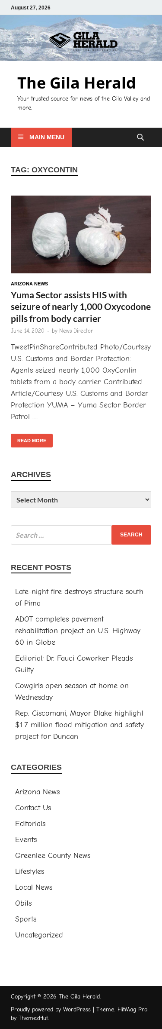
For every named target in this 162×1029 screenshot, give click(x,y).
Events (26, 839)
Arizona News (29, 283)
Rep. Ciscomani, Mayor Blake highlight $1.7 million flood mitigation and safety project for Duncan (79, 725)
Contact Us (33, 807)
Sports (25, 919)
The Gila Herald (76, 82)
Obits (23, 903)
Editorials (30, 823)
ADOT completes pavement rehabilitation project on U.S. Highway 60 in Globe (77, 631)
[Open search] (140, 138)
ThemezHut (33, 1018)
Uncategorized (39, 935)
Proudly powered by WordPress (51, 1009)
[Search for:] (81, 535)
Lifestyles (29, 871)
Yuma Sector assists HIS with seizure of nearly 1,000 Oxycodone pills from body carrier (81, 306)
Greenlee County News (52, 855)
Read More (28, 438)
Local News (33, 887)
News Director (76, 331)
